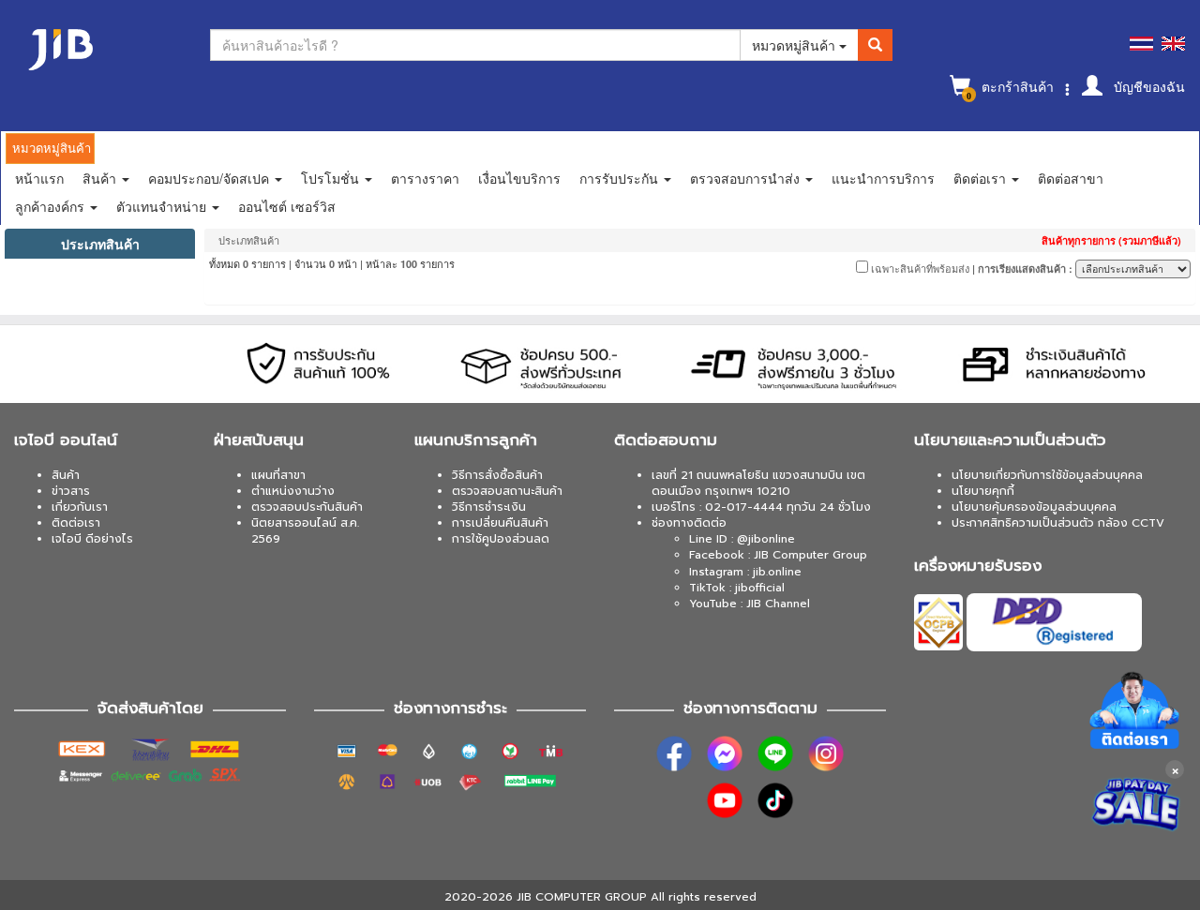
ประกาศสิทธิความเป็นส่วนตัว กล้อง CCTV (1058, 523)
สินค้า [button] (101, 178)
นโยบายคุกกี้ (983, 491)
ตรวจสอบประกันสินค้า (307, 507)
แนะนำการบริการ (883, 178)
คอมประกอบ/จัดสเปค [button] (210, 178)
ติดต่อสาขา (1070, 178)
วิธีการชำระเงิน (489, 507)
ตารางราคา (425, 178)
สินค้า (66, 475)
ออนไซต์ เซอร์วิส (287, 206)
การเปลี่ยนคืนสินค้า (500, 523)
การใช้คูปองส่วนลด (500, 538)
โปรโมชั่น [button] (332, 178)
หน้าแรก (39, 178)
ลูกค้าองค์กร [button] (51, 206)
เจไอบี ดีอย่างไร (92, 538)
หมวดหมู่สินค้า (795, 45)
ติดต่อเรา (76, 523)
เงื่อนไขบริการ (519, 178)
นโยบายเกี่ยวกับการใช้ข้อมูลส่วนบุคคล (1047, 475)
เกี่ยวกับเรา (80, 507)
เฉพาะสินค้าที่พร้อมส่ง (918, 268)
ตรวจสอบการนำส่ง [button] (746, 178)
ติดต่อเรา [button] (981, 178)
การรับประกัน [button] (620, 178)
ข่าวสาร (71, 491)
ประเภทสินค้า (100, 243)
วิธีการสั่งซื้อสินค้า (497, 475)
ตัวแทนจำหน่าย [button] (163, 206)
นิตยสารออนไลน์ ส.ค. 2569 (305, 531)
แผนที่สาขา (278, 475)
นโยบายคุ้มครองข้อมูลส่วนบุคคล (1034, 507)
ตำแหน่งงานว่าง (293, 491)
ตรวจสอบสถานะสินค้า (507, 491)
